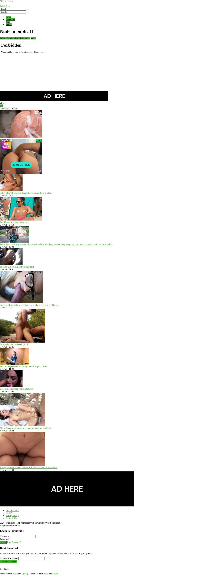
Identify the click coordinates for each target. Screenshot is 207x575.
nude (14, 38)
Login (3, 542)
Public (6, 38)
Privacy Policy (12, 515)
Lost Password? (14, 542)
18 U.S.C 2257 (12, 510)
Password (4, 539)
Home (8, 17)
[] (28, 9)
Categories (10, 19)
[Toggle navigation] (1, 4)
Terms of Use (12, 518)
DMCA (9, 513)
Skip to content (6, 1)
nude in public (23, 38)
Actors (9, 24)
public (33, 38)
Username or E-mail (9, 558)
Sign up (24, 573)
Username (4, 536)
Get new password (8, 561)
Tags (8, 22)
